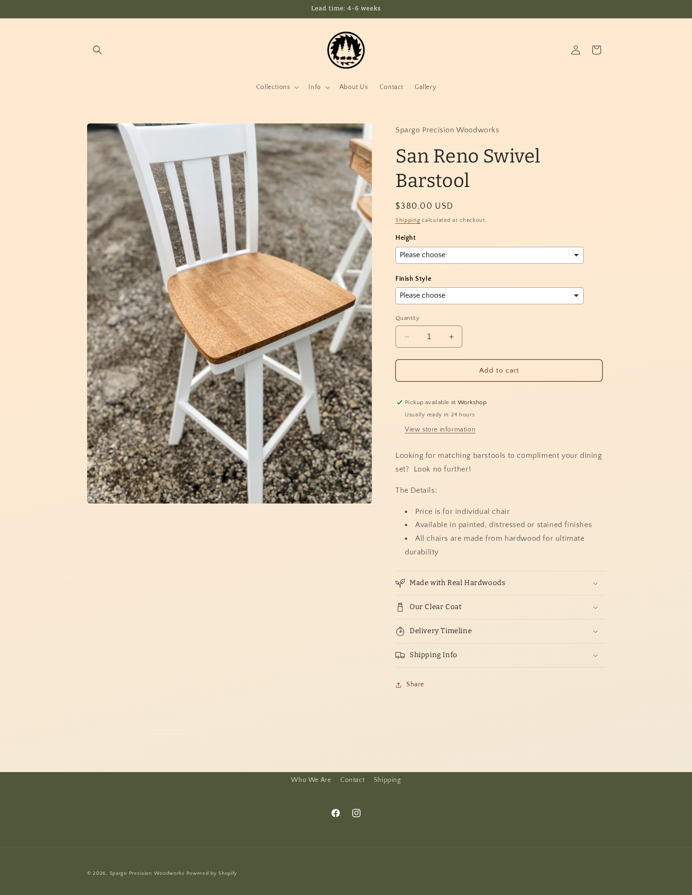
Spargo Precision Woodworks (147, 873)
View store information (440, 429)
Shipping (407, 220)
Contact (352, 780)
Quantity (407, 318)
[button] (97, 50)
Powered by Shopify (212, 873)
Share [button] (415, 684)
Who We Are (311, 780)
